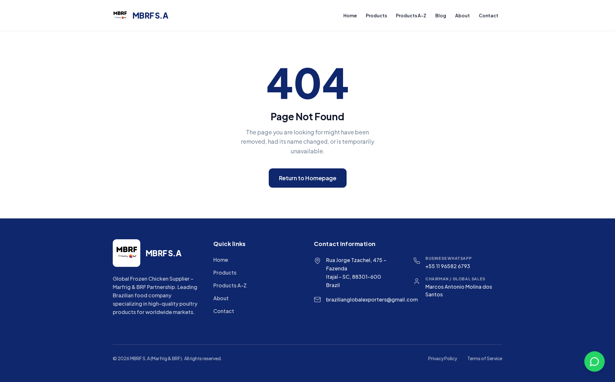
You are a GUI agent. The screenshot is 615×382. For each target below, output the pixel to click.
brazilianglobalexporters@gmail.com (372, 299)
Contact (488, 15)
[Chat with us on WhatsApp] (594, 361)
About (462, 15)
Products (376, 15)
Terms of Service (484, 358)
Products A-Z (411, 15)
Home (350, 15)
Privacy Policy (442, 358)
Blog (440, 15)
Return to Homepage (307, 178)
